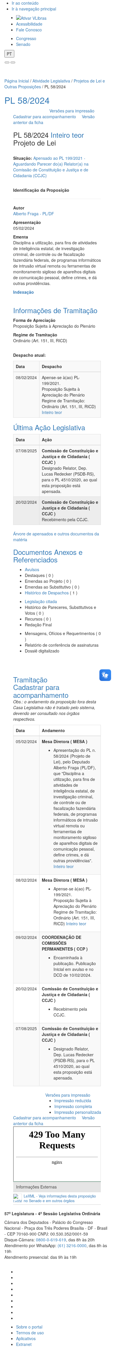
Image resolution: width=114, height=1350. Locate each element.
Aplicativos (26, 1338)
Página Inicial (16, 81)
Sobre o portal (29, 1327)
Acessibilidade (29, 24)
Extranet (24, 1344)
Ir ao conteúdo (25, 3)
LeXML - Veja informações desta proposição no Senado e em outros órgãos (60, 1198)
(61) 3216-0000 (72, 1245)
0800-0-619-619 (51, 1240)
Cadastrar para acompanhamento (45, 116)
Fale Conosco (29, 30)
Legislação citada (41, 601)
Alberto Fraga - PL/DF (33, 213)
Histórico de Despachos (47, 593)
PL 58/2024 (27, 100)
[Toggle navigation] (7, 62)
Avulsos (32, 569)
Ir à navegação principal (34, 9)
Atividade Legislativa (51, 81)
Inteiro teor (67, 135)
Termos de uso (30, 1332)
